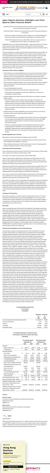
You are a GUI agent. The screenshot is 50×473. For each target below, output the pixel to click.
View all (47, 2)
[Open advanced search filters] (43, 14)
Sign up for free (13, 466)
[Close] (23, 443)
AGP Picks (4, 2)
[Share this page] (47, 14)
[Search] (40, 14)
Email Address (7, 461)
